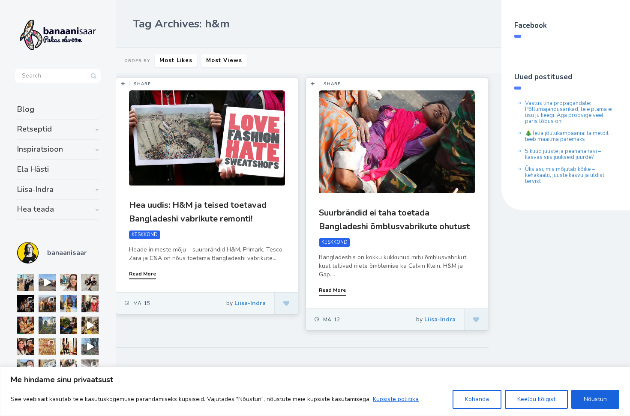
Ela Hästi (33, 169)
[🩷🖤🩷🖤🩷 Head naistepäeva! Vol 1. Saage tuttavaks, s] (25, 303)
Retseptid (34, 129)
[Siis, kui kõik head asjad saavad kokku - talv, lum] (68, 303)
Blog (25, 109)
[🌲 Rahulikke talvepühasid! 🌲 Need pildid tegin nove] (47, 325)
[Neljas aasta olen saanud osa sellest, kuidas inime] (90, 303)
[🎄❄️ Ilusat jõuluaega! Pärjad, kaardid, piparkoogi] (68, 325)
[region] (315, 391)
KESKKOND (145, 234)
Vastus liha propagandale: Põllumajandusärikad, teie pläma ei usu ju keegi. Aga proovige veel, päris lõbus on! (568, 112)
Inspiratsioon (40, 149)
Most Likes (175, 60)
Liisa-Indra (35, 189)
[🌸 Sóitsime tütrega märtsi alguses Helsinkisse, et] (47, 282)
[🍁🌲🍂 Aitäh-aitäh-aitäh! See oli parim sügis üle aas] (68, 346)
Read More (142, 273)
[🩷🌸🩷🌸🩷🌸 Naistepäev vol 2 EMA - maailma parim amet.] (90, 282)
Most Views (224, 60)
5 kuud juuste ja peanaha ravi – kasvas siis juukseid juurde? (563, 154)
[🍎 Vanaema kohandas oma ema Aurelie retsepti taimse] (47, 346)
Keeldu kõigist (536, 399)
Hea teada (35, 209)
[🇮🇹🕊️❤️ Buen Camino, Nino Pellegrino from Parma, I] (47, 303)
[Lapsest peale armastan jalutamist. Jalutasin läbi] (90, 346)
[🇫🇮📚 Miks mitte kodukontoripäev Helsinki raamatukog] (25, 282)
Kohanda (477, 399)
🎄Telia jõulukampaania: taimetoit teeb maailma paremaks (567, 136)
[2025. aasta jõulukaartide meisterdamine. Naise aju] (90, 325)
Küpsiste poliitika (396, 399)
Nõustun (595, 399)
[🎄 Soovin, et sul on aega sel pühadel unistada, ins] (25, 325)
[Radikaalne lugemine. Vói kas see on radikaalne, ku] (68, 282)
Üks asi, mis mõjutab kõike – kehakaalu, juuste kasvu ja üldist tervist (564, 175)
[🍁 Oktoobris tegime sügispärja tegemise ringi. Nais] (25, 346)
